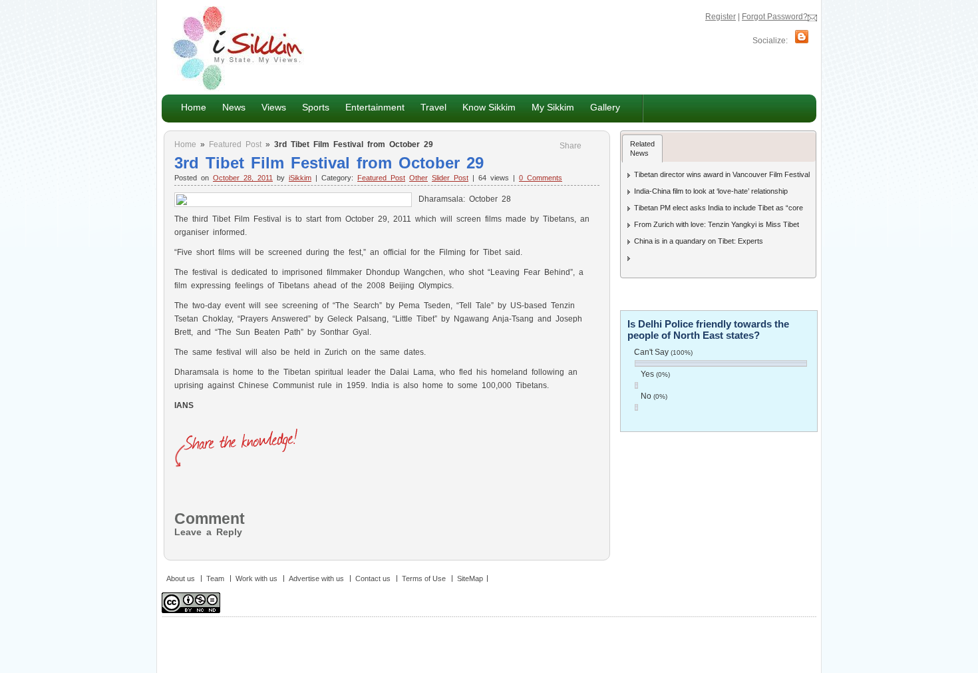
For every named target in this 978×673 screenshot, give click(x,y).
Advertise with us (316, 578)
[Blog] (801, 40)
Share (570, 145)
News (229, 106)
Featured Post (235, 144)
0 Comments (540, 178)
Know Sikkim (485, 106)
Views (269, 106)
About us (180, 578)
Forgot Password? (775, 16)
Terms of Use (424, 578)
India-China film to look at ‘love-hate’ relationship (711, 191)
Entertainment (371, 106)
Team (215, 578)
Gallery (605, 107)
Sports (315, 107)
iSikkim (300, 178)
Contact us (373, 578)
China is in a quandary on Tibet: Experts (698, 241)
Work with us (256, 578)
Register (720, 16)
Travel (433, 107)
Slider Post (450, 178)
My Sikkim (553, 107)
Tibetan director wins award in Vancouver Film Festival (722, 174)
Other (418, 178)
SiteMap (470, 578)
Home (193, 107)
